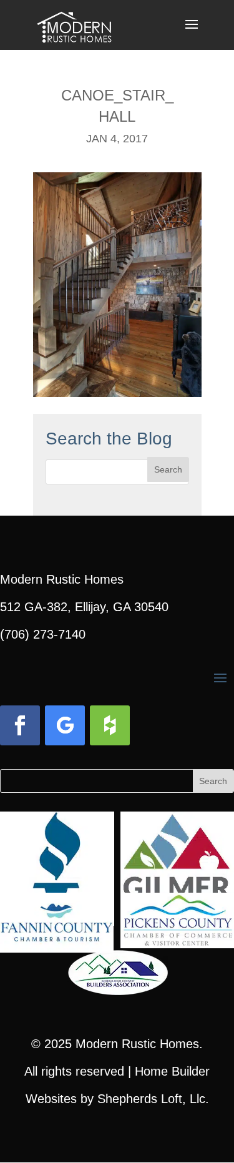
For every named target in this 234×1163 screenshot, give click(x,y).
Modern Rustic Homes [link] (137, 1044)
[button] (192, 32)
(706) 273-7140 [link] (42, 634)
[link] (74, 24)
